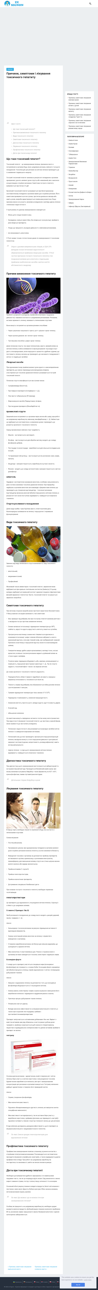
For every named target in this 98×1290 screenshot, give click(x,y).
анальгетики (73, 140)
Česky (37, 1282)
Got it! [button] (78, 1285)
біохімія (71, 147)
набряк (71, 203)
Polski (53, 1282)
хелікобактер (73, 171)
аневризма (73, 189)
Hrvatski (45, 1282)
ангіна (71, 196)
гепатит (10, 69)
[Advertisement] (49, 21)
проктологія (73, 181)
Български (29, 1282)
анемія (71, 185)
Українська (18, 1282)
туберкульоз (73, 154)
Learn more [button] (87, 1280)
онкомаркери (73, 151)
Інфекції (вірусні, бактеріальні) (79, 206)
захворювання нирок (76, 199)
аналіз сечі (72, 158)
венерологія (73, 178)
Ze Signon (11, 1287)
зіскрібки (72, 174)
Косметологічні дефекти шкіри (80, 192)
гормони (72, 167)
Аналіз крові (73, 144)
